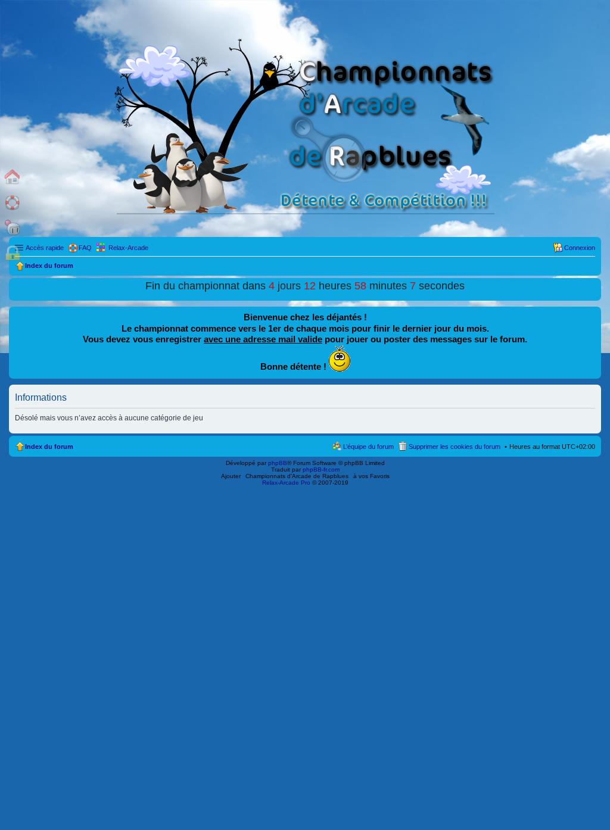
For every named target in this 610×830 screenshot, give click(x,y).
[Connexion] (12, 253)
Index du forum (49, 446)
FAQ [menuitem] (85, 247)
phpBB (277, 463)
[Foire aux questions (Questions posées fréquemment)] (12, 202)
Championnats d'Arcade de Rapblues (297, 476)
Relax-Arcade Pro (286, 482)
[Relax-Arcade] (12, 227)
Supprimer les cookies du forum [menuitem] (454, 446)
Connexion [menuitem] (579, 247)
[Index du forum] (12, 176)
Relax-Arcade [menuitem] (128, 247)
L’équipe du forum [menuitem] (368, 446)
